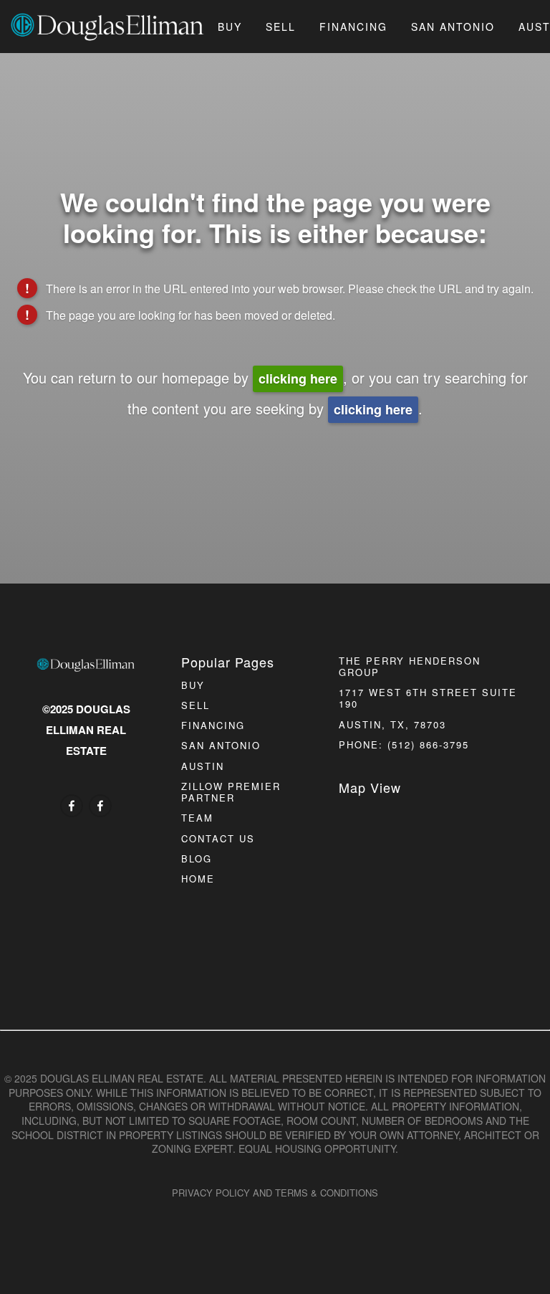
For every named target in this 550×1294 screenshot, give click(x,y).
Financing (353, 26)
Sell (281, 26)
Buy (230, 26)
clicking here (298, 378)
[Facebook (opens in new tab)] (71, 805)
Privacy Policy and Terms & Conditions (275, 1192)
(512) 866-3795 (428, 744)
